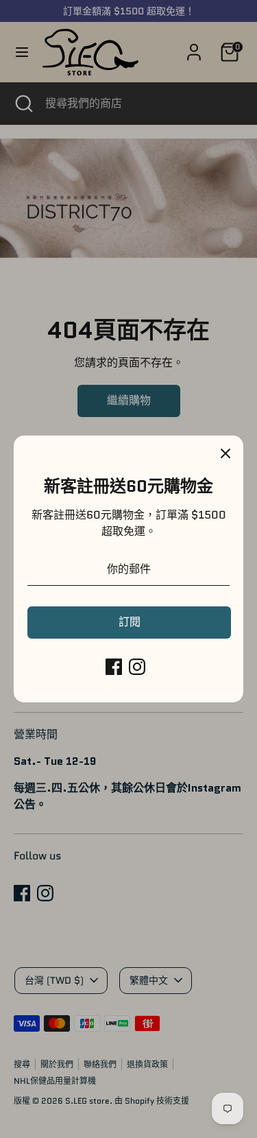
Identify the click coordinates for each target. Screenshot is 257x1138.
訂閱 (129, 622)
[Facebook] (114, 667)
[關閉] (225, 453)
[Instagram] (137, 667)
